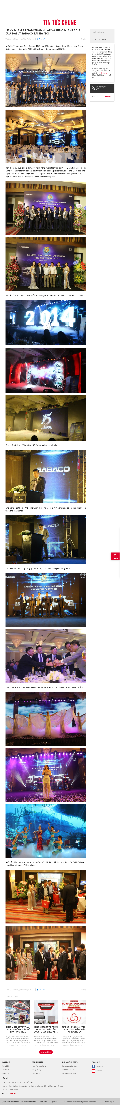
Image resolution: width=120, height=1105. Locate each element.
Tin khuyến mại (98, 32)
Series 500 (5, 1070)
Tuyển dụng (36, 1073)
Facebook (99, 1066)
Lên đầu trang (107, 1102)
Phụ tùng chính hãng (69, 1073)
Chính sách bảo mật (28, 1102)
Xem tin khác (46, 1052)
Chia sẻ (41, 39)
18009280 (108, 96)
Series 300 (5, 1066)
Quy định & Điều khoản (10, 1102)
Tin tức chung (100, 39)
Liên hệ (115, 558)
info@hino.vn (103, 73)
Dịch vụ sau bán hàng (69, 1066)
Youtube (99, 1071)
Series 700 (5, 1073)
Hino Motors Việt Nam (39, 1066)
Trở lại (83, 39)
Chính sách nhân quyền (48, 1102)
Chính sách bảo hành (69, 1070)
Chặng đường (36, 1070)
